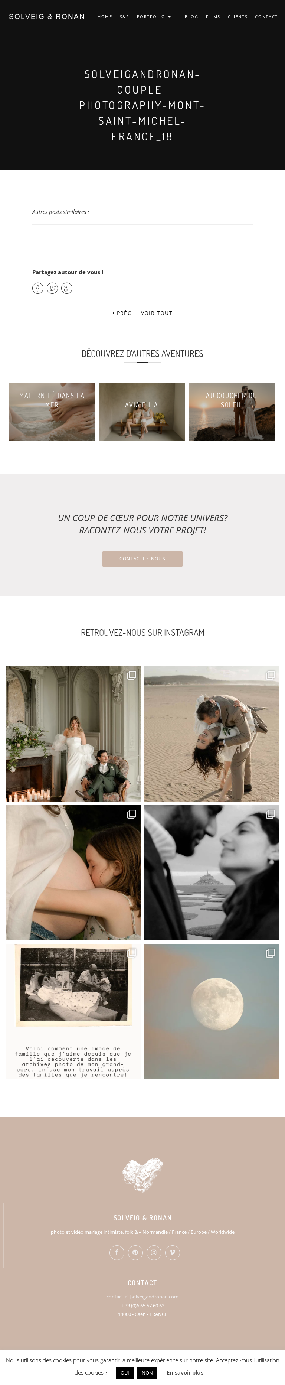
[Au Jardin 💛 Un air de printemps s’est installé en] (73, 872)
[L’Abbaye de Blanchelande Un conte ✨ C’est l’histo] (73, 734)
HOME (105, 16)
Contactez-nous (142, 559)
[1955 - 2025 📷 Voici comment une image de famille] (73, 1011)
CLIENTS (238, 16)
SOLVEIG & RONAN (47, 16)
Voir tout (157, 312)
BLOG (192, 16)
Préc (123, 312)
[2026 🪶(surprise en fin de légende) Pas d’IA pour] (211, 1011)
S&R (125, 16)
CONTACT (266, 16)
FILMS (213, 16)
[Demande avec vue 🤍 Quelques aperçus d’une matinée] (211, 872)
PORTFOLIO (152, 16)
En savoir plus (185, 1372)
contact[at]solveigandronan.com (142, 1296)
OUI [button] (125, 1372)
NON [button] (147, 1372)
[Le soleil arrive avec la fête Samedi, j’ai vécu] (211, 734)
